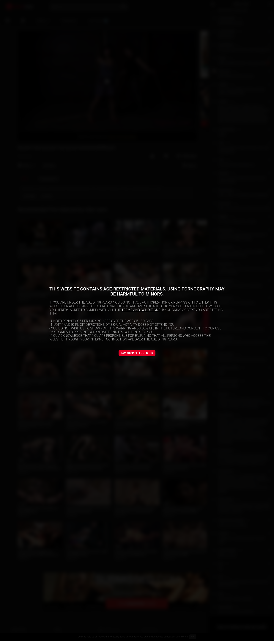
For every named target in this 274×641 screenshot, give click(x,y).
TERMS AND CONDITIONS (141, 310)
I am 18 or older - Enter (137, 353)
